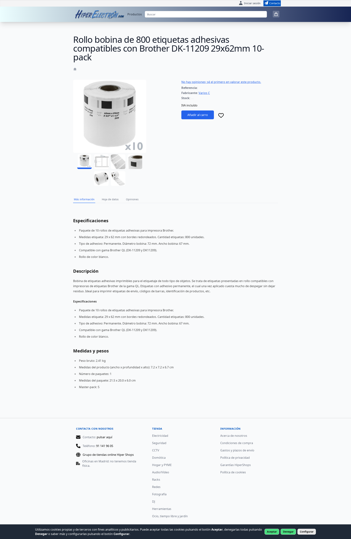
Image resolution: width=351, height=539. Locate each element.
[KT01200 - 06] (118, 178)
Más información (84, 199)
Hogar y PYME (162, 465)
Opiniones (132, 199)
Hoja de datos (110, 199)
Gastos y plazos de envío (237, 450)
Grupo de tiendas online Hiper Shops (108, 455)
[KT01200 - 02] (101, 161)
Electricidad (160, 436)
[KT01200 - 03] (118, 161)
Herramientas (161, 509)
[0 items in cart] (276, 14)
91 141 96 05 (104, 446)
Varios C (204, 93)
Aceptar (272, 531)
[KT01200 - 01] (84, 161)
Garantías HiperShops (235, 465)
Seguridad (159, 443)
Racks (156, 480)
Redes (156, 487)
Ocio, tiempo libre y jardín (170, 516)
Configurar (307, 531)
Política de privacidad (235, 458)
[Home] (75, 69)
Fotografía (159, 494)
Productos (134, 14)
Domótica (159, 458)
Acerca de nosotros (233, 436)
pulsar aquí (104, 437)
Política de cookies (233, 472)
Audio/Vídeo (160, 472)
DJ (153, 501)
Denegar (288, 531)
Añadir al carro (197, 115)
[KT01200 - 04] (135, 161)
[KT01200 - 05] (101, 178)
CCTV (155, 450)
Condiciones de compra (236, 443)
